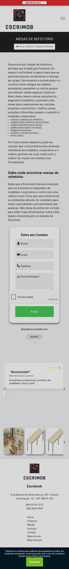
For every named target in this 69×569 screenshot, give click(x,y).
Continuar (34, 562)
